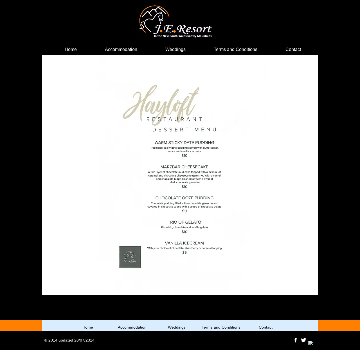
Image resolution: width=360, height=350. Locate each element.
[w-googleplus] (311, 344)
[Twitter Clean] (303, 340)
